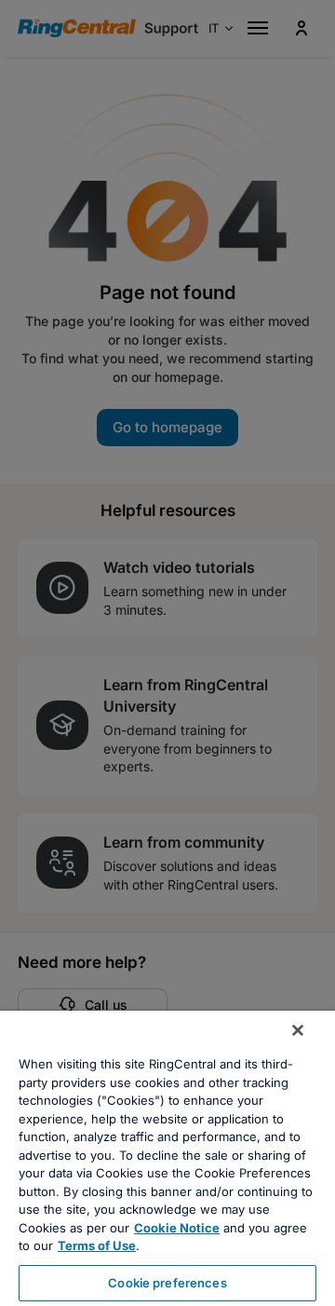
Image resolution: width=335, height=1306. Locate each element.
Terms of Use (97, 1245)
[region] (167, 1158)
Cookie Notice (177, 1227)
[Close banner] (297, 1030)
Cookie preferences (167, 1282)
